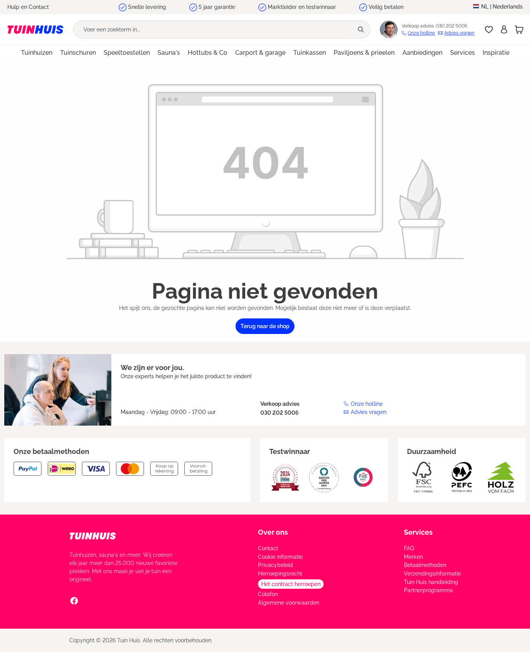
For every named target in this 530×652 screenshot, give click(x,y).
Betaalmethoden (425, 565)
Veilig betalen (386, 7)
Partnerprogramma (428, 590)
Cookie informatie (280, 557)
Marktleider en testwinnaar (302, 7)
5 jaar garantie (217, 7)
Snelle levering (147, 7)
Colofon (268, 594)
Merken (413, 557)
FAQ (409, 548)
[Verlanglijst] (489, 29)
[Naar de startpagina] (35, 29)
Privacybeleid (275, 565)
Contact (268, 548)
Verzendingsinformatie (432, 573)
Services (418, 532)
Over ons (273, 532)
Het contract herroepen (290, 584)
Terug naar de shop (265, 326)
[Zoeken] (362, 29)
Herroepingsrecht (280, 573)
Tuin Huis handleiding (431, 582)
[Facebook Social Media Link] (74, 600)
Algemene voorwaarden (288, 603)
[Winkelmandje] (519, 29)
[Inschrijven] (504, 29)
